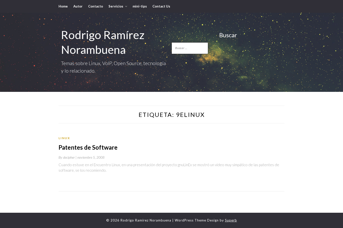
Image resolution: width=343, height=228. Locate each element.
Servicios (115, 6)
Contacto (95, 6)
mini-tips (140, 6)
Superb (231, 220)
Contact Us (161, 6)
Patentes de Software (88, 147)
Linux (64, 138)
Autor (78, 6)
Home (63, 6)
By (68, 157)
